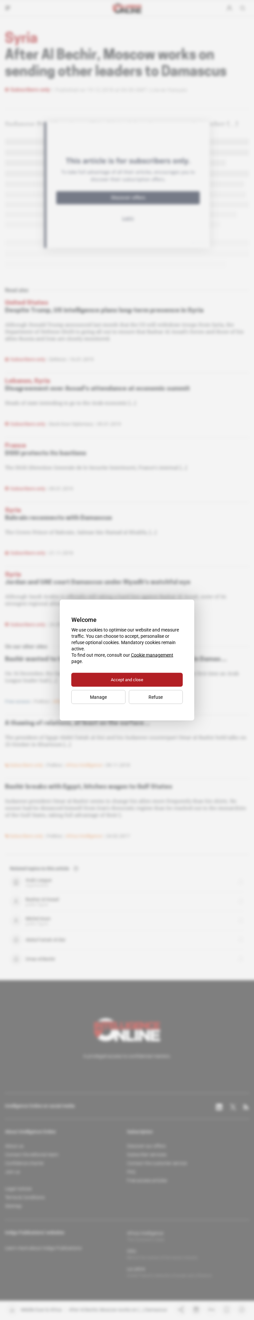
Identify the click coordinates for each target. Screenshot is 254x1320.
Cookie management (152, 655)
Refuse (155, 697)
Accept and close (127, 679)
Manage (98, 697)
